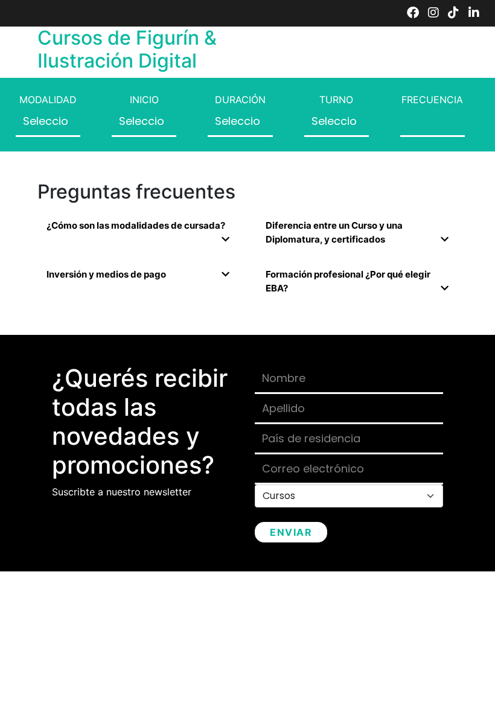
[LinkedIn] (473, 13)
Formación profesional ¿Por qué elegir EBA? (348, 281)
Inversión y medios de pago (106, 274)
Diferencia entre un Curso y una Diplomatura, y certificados (334, 232)
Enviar (291, 532)
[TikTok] (453, 13)
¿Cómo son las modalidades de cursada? (135, 225)
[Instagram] (433, 13)
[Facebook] (413, 13)
